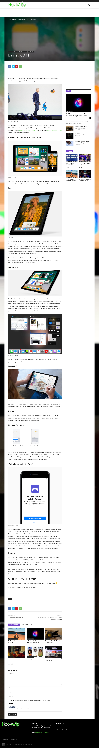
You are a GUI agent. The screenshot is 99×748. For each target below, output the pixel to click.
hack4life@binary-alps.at (41, 732)
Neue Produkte (31, 51)
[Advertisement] (36, 13)
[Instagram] (67, 730)
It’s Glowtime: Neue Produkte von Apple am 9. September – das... (77, 115)
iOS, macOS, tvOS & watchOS (18, 19)
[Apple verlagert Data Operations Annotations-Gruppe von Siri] (69, 143)
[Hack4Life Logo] (17, 5)
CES (46, 656)
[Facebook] (9, 66)
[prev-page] (9, 664)
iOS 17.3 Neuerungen (80, 134)
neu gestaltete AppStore (54, 130)
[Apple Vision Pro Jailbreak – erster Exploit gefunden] (53, 634)
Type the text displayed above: (24, 708)
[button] (89, 5)
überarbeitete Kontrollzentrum (28, 130)
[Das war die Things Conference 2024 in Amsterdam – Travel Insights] (71, 158)
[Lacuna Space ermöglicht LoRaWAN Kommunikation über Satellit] (85, 158)
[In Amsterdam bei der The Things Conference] (85, 174)
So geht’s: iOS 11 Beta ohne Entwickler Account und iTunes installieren (50, 618)
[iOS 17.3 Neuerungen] (69, 136)
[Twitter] (13, 66)
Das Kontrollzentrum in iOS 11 (15, 617)
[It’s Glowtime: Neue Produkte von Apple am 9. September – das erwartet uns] (35, 634)
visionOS (47, 638)
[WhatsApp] (20, 66)
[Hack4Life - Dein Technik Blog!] (11, 724)
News (26, 51)
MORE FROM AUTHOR (26, 624)
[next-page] (12, 664)
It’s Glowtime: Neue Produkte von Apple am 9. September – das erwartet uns (34, 642)
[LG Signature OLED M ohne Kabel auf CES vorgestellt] (53, 652)
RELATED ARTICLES (14, 624)
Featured (10, 656)
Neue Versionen (30, 656)
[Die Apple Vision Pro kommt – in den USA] (16, 652)
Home (9, 19)
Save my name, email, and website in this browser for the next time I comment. (30, 700)
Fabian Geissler (13, 59)
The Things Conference (13, 638)
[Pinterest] (16, 66)
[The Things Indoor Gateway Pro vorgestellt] (16, 634)
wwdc (18, 598)
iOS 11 (27, 19)
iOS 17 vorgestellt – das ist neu (34, 658)
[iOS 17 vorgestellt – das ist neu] (35, 652)
